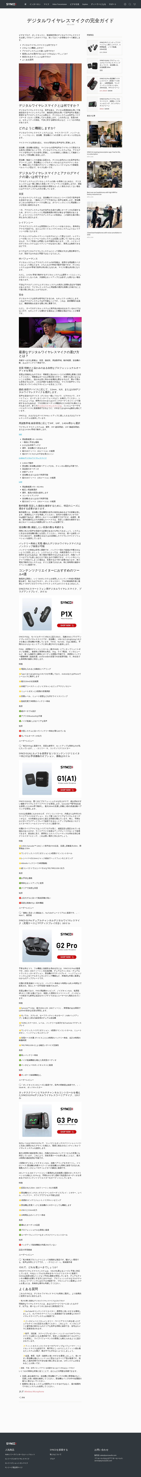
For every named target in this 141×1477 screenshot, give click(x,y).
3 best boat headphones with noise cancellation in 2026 (104, 234)
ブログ (52, 1459)
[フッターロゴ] (11, 1444)
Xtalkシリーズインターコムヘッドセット (20, 1454)
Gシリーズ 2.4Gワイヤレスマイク (17, 1459)
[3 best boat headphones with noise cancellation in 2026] (104, 215)
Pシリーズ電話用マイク (14, 1467)
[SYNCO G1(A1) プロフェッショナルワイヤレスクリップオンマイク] (50, 779)
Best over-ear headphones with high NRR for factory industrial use (102, 193)
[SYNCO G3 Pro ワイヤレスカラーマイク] (50, 1120)
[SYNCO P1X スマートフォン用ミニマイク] (50, 614)
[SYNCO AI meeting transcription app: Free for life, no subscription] (104, 134)
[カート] (134, 4)
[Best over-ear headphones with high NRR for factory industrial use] (104, 174)
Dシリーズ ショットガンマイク (16, 1463)
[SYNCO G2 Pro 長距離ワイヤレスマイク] (50, 946)
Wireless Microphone (34, 1391)
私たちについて (55, 1454)
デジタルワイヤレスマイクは (49, 405)
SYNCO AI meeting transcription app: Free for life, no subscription (103, 153)
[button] (35, 4)
